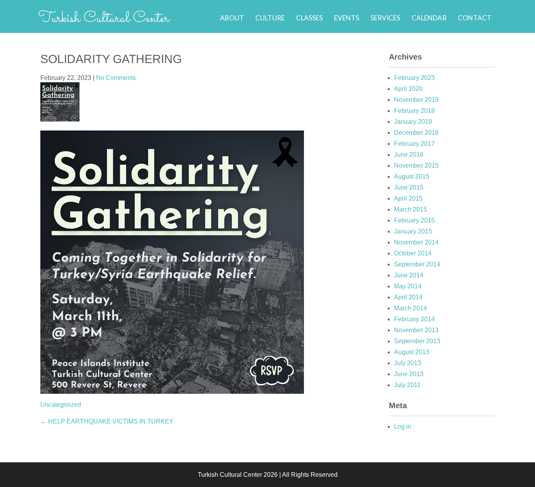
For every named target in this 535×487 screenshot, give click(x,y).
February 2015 (414, 220)
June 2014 (408, 275)
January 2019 (413, 121)
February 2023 (414, 77)
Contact (475, 18)
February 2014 (414, 319)
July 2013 (407, 363)
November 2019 (416, 99)
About (232, 18)
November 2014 (416, 242)
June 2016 (408, 154)
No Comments (116, 77)
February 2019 (414, 110)
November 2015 (416, 165)
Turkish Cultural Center (103, 18)
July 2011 (407, 385)
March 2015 (410, 209)
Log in (402, 426)
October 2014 (413, 253)
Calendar (429, 18)
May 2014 (407, 286)
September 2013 (417, 341)
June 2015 (408, 187)
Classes (309, 18)
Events (346, 18)
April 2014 (408, 297)
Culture (270, 18)
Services (385, 18)
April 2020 (408, 88)
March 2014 (410, 308)
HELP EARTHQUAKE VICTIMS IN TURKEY (107, 421)
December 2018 (416, 132)
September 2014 (417, 264)
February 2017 (414, 143)
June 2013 (408, 374)
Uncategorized (60, 404)
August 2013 (411, 352)
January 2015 (413, 231)
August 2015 (411, 176)
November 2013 (416, 330)
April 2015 (408, 198)
